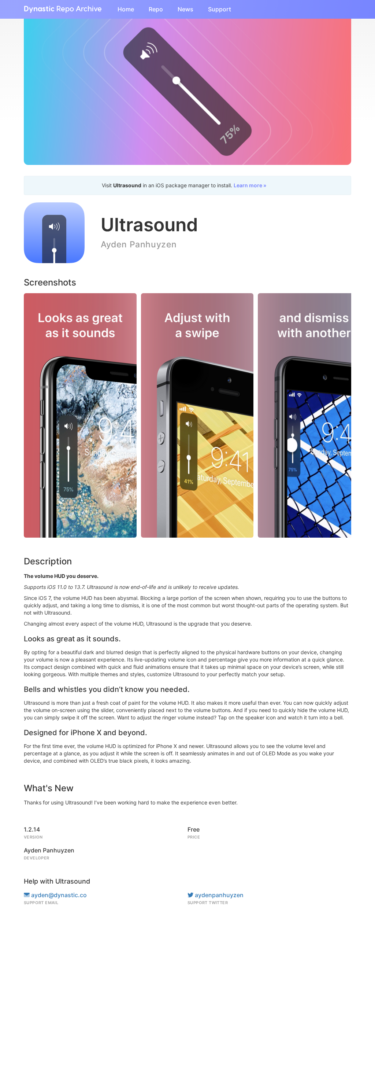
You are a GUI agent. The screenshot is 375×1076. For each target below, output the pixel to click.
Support (219, 9)
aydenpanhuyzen (218, 895)
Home (126, 9)
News (185, 9)
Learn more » (250, 185)
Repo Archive (63, 9)
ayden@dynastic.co (58, 895)
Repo (156, 9)
